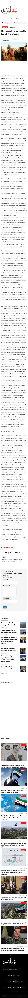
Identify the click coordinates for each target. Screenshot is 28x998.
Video (25, 987)
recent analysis (17, 242)
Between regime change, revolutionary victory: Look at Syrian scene (12, 792)
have (8, 562)
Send (5, 607)
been (20, 559)
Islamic (15, 559)
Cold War (5, 525)
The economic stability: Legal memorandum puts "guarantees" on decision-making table (14, 845)
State (3, 562)
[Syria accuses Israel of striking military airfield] (23, 628)
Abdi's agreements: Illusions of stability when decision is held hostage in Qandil (12, 950)
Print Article (5, 39)
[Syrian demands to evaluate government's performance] (14, 918)
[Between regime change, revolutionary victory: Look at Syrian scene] (14, 786)
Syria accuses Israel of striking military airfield (8, 624)
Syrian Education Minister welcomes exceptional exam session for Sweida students (9, 669)
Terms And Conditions (17, 987)
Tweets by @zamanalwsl (7, 682)
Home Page (5, 23)
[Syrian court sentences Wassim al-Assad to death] (23, 653)
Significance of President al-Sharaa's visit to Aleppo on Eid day (13, 899)
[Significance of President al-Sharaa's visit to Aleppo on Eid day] (14, 893)
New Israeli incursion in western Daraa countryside (9, 631)
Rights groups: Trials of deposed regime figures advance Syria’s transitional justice (13, 766)
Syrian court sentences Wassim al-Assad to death (8, 650)
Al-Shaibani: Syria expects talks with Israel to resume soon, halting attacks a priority (9, 641)
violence (4, 559)
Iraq (20, 562)
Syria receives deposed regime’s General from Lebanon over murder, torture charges (8, 659)
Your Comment (6, 585)
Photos (11, 991)
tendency (7, 143)
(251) (20, 552)
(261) (10, 552)
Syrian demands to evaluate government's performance (13, 924)
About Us (10, 987)
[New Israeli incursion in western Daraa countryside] (23, 635)
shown (20, 203)
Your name (5, 579)
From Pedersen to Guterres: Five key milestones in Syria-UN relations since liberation (12, 818)
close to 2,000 (12, 230)
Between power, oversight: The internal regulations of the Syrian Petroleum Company (13, 873)
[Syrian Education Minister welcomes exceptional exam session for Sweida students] (23, 672)
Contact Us (16, 991)
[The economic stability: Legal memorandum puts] (14, 838)
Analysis (12, 23)
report (5, 218)
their (10, 559)
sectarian (14, 562)
